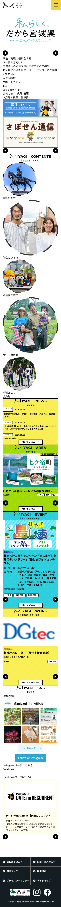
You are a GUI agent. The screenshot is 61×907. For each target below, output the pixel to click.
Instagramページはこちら (18, 765)
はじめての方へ (14, 861)
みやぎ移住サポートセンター (13, 80)
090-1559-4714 (12, 89)
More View (28, 442)
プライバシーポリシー (18, 880)
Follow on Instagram (30, 758)
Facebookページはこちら (18, 777)
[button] (12, 716)
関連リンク (12, 871)
